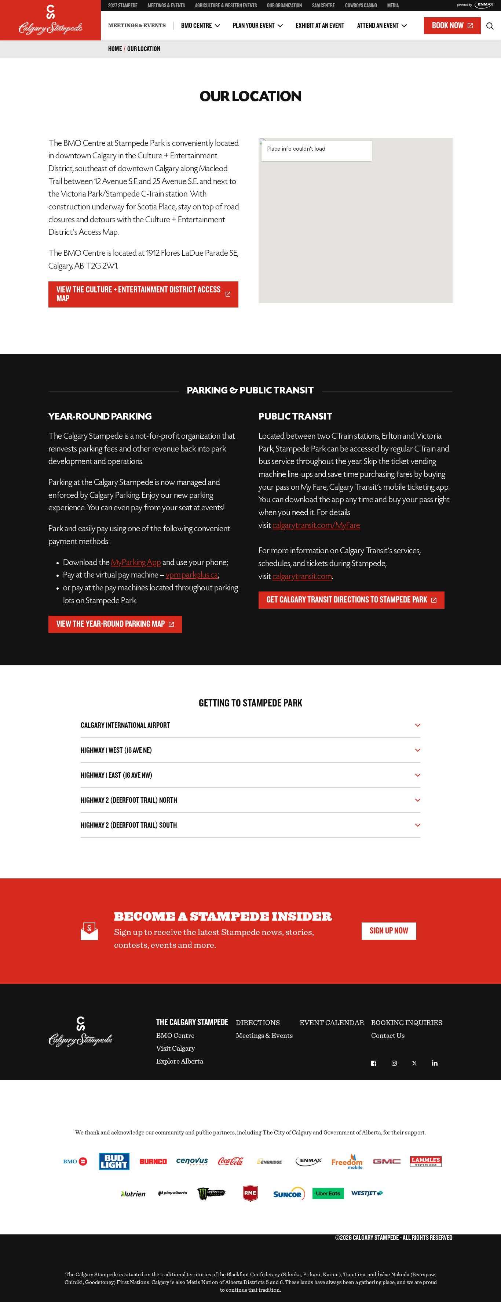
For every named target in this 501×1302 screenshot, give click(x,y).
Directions (258, 1022)
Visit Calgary (175, 1048)
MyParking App (136, 563)
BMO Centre (196, 26)
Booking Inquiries (406, 1022)
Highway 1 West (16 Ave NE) (116, 750)
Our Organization (284, 6)
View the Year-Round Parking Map (110, 624)
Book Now (448, 25)
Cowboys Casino (361, 6)
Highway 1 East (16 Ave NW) (117, 775)
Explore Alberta (179, 1061)
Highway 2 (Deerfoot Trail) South (129, 825)
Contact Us (388, 1035)
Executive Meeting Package (138, 19)
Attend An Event (378, 26)
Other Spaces (123, 19)
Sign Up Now (389, 931)
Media (393, 6)
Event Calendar (332, 1022)
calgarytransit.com (302, 577)
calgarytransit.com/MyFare (316, 526)
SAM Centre (323, 6)
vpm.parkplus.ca (192, 575)
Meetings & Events (166, 6)
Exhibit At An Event (320, 26)
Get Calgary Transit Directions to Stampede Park (347, 600)
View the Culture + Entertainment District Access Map (138, 294)
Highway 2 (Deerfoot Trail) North (129, 800)
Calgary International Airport (125, 725)
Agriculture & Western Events (226, 6)
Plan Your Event (254, 26)
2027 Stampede (123, 6)
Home (115, 49)
